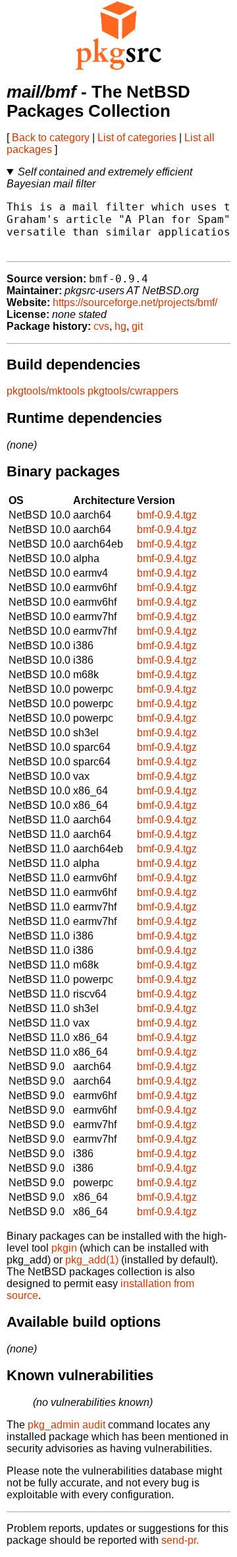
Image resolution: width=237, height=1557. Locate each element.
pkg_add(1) (91, 1259)
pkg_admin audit (66, 1424)
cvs (101, 326)
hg (120, 326)
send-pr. (180, 1540)
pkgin (64, 1248)
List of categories (136, 137)
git (137, 326)
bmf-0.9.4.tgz (167, 515)
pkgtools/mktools (46, 391)
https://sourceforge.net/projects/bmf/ (135, 302)
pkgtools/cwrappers (133, 391)
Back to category (51, 137)
